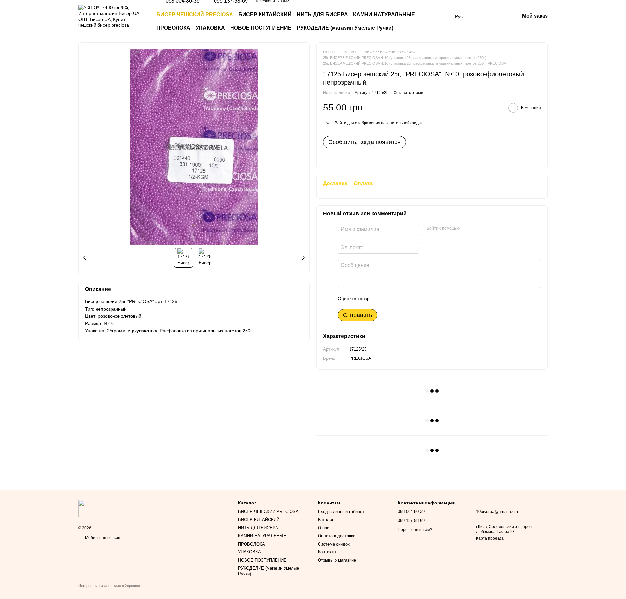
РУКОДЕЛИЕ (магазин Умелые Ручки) (345, 28)
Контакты (327, 551)
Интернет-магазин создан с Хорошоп (109, 586)
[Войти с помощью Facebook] (467, 228)
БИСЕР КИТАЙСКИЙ (264, 14)
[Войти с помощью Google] (477, 228)
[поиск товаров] (437, 21)
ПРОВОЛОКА (173, 28)
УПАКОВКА (210, 28)
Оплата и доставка (336, 535)
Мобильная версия (102, 537)
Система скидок (334, 544)
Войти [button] (340, 123)
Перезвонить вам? (415, 529)
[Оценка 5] (422, 298)
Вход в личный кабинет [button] (341, 511)
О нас (323, 527)
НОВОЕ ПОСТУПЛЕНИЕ (260, 28)
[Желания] (480, 16)
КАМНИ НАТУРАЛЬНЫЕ (384, 14)
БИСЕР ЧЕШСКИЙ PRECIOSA (194, 14)
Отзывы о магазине (337, 560)
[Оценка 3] (401, 298)
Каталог (326, 519)
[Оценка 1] (380, 298)
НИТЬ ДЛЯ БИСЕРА (322, 14)
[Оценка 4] (412, 298)
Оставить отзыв (408, 92)
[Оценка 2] (391, 298)
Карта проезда (490, 538)
